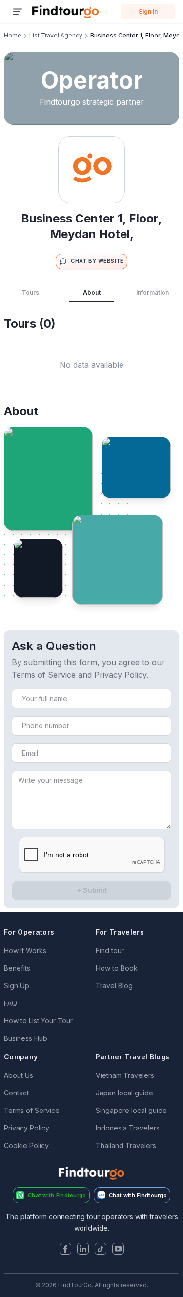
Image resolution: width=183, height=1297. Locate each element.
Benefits (17, 968)
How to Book (117, 968)
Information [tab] (152, 292)
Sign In (148, 11)
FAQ (10, 1003)
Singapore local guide (131, 1110)
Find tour (110, 950)
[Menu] (17, 11)
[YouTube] (118, 1250)
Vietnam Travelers (125, 1075)
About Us (18, 1075)
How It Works (25, 950)
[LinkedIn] (83, 1250)
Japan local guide (124, 1093)
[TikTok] (100, 1250)
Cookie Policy (26, 1145)
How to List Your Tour (38, 1021)
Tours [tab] (30, 292)
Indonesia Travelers (128, 1128)
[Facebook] (65, 1250)
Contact (16, 1093)
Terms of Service (32, 1110)
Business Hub (25, 1038)
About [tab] (92, 292)
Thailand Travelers (126, 1145)
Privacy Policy (26, 1128)
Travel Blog (114, 986)
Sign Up (16, 986)
